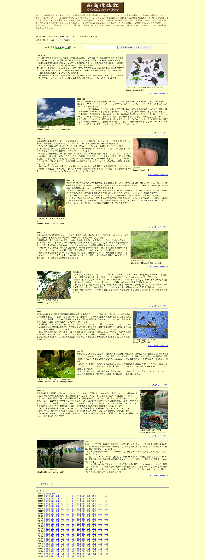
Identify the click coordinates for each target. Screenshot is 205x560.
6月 (73, 496)
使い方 (156, 47)
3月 (57, 496)
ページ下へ (163, 93)
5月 (68, 496)
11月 (48, 493)
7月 (78, 496)
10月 (94, 496)
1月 (47, 496)
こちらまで (60, 40)
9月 (88, 496)
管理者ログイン (47, 484)
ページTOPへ (153, 93)
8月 (83, 496)
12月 (54, 493)
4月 (62, 496)
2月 (52, 496)
